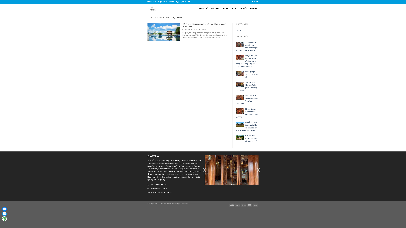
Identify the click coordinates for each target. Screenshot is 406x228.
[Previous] (204, 170)
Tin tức (233, 8)
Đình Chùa (254, 8)
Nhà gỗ (243, 8)
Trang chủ (203, 8)
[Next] (258, 170)
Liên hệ (225, 8)
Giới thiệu (215, 8)
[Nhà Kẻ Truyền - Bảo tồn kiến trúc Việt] (162, 8)
